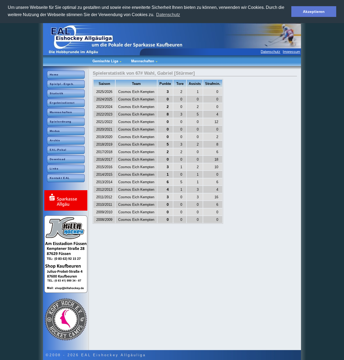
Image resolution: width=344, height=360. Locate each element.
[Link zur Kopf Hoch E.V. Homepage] (66, 320)
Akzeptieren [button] (314, 11)
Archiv (55, 140)
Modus (55, 130)
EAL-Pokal (58, 149)
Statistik (57, 93)
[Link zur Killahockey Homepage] (66, 254)
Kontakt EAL (60, 178)
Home (54, 74)
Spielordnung (60, 121)
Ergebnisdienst (62, 102)
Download (57, 159)
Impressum (291, 52)
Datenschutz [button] (168, 14)
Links (54, 168)
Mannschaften (61, 112)
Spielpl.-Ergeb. (62, 83)
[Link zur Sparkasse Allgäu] (66, 200)
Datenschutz (270, 52)
